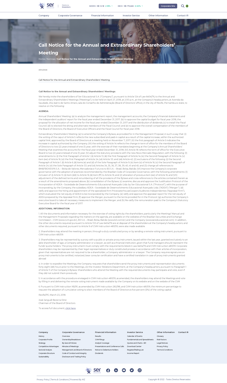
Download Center (134, 346)
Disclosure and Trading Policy (74, 357)
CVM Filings (99, 340)
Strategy (42, 343)
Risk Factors (161, 340)
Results (98, 336)
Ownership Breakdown (71, 340)
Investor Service (131, 15)
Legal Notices (162, 343)
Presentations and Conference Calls (109, 346)
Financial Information (102, 15)
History (41, 336)
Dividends (99, 353)
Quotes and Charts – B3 (136, 343)
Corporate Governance (70, 15)
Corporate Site (168, 6)
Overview (66, 336)
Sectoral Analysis (45, 350)
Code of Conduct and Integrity (74, 353)
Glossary (160, 336)
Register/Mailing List (135, 350)
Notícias (51, 59)
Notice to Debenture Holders (106, 350)
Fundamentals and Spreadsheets (140, 340)
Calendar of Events (134, 336)
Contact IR (182, 15)
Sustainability (44, 357)
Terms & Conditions (165, 350)
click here (70, 308)
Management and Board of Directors (77, 350)
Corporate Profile (45, 340)
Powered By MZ (77, 379)
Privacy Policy (162, 346)
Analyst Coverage (102, 343)
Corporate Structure (47, 353)
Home (42, 59)
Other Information (158, 15)
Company (44, 15)
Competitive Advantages (49, 346)
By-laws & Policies (69, 343)
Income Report (133, 353)
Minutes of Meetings (70, 346)
